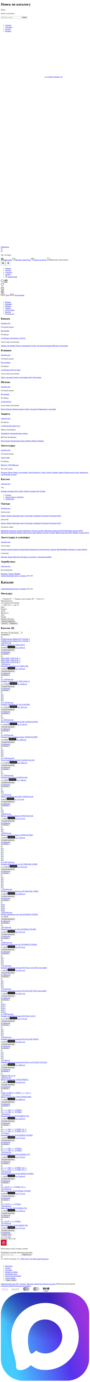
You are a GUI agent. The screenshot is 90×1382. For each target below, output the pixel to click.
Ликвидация (12, 277)
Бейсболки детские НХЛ (73, 531)
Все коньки (5, 331)
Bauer (7, 338)
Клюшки (8, 304)
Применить (13, 623)
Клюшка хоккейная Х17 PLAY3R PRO (15, 704)
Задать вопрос (11, 1280)
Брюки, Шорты (6, 516)
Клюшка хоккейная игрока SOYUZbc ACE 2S (18, 1016)
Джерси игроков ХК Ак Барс (35, 491)
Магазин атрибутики (35, 1284)
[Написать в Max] (45, 1380)
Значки (10, 557)
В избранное (5, 652)
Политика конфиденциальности (13, 1286)
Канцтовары (25, 549)
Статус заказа (10, 1278)
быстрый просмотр (8, 650)
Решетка (9, 409)
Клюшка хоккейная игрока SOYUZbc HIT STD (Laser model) (23, 991)
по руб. (20, 648)
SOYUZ (22, 338)
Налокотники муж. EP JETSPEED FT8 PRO (17, 1174)
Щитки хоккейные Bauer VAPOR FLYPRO (17, 835)
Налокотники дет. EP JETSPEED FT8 (15, 1116)
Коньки (8, 302)
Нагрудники (5, 441)
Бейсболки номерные (9, 533)
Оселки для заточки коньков (41, 346)
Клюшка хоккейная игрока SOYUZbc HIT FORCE (20, 1039)
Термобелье (5, 433)
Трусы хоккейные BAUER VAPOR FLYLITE (18, 760)
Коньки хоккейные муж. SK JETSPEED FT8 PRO (19, 914)
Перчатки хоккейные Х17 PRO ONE (14, 666)
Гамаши (55, 472)
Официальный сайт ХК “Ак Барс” (14, 1284)
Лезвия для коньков (8, 346)
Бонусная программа (13, 1276)
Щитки (34, 441)
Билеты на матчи (49, 1284)
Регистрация (19, 295)
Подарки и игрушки (28, 557)
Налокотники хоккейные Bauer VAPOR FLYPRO (19, 737)
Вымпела (4, 574)
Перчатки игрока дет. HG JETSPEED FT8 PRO (18, 929)
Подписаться (26, 1254)
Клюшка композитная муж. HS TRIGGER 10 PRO (19, 891)
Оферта (28, 1286)
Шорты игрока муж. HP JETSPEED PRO (16, 1097)
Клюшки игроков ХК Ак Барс (12, 491)
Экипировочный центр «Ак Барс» (14, 576)
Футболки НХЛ (55, 516)
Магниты (16, 557)
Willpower (15, 465)
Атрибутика (9, 499)
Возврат (8, 31)
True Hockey (14, 338)
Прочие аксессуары (71, 472)
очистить (5, 623)
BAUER (8, 426)
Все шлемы (5, 394)
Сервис (8, 274)
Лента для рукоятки (21, 377)
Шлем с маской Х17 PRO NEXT (13, 645)
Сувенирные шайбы (43, 557)
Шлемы (8, 306)
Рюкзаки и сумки (74, 549)
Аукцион (8, 272)
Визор (3, 409)
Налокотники (16, 441)
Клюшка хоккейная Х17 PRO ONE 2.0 (15, 681)
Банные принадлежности (10, 549)
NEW (7, 605)
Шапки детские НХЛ (81, 533)
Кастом (8, 312)
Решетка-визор (18, 409)
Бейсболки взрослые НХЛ (54, 531)
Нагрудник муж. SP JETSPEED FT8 (14, 1225)
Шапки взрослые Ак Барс (27, 533)
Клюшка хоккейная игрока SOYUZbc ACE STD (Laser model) (24, 968)
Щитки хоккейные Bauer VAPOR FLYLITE (17, 816)
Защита (8, 308)
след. (9, 1237)
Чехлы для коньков (23, 346)
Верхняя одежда (19, 516)
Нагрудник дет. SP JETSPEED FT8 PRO (16, 1191)
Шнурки (36, 472)
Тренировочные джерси (19, 433)
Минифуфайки (62, 549)
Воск (31, 377)
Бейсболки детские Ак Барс (33, 531)
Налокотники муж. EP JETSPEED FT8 (15, 1154)
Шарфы (17, 574)
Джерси (11, 574)
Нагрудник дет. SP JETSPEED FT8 (14, 1208)
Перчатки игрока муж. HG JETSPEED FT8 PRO (19, 944)
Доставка (8, 27)
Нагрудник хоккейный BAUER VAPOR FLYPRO (19, 722)
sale (16, 605)
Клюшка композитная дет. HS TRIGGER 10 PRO (19, 864)
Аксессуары (9, 310)
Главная (8, 25)
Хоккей (8, 268)
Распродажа (9, 314)
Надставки (37, 377)
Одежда (8, 270)
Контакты (9, 1266)
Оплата (8, 29)
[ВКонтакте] (64, 77)
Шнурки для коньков (60, 346)
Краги (23, 441)
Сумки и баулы (46, 472)
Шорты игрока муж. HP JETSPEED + (15, 1080)
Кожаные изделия (36, 549)
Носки (10, 472)
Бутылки (4, 472)
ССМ (3, 338)
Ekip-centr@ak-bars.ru (41, 1259)
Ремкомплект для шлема (47, 409)
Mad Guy (4, 465)
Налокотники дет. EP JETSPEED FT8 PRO (17, 1135)
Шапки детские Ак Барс (46, 533)
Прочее (84, 549)
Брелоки (4, 557)
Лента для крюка (7, 377)
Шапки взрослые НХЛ (64, 533)
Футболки (45, 516)
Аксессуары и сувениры (14, 497)
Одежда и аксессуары (24, 599)
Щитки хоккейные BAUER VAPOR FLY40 (17, 797)
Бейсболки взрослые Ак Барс (12, 531)
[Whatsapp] (45, 165)
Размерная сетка (11, 1274)
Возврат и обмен (11, 1272)
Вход (7, 295)
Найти (24, 17)
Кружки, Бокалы (50, 549)
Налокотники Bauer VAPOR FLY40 (14, 777)
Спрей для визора (30, 409)
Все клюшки (5, 362)
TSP (9, 465)
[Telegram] (45, 245)
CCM (3, 370)
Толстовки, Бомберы (33, 516)
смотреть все (5, 323)
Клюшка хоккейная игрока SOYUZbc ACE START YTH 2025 (24, 1062)
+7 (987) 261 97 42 (25, 1259)
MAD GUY (16, 426)
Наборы (41, 441)
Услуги (40, 599)
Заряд (18, 370)
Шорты (29, 441)
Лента (31, 472)
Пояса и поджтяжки (20, 472)
